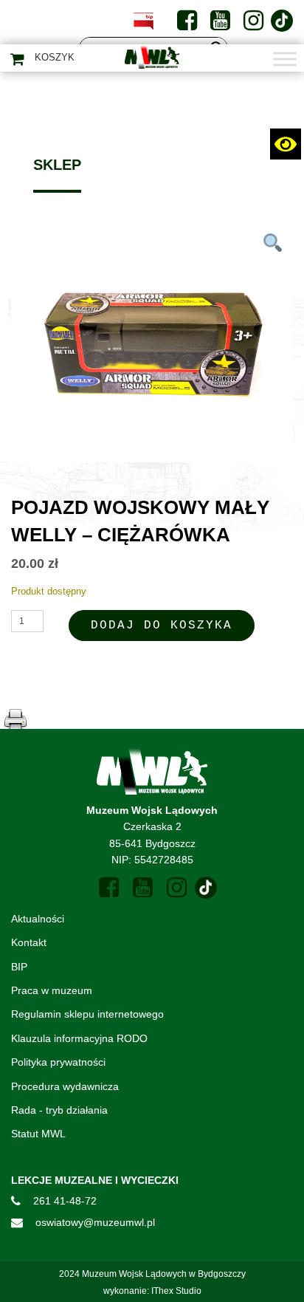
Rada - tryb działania (59, 1110)
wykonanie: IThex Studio (152, 1291)
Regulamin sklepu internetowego (87, 1014)
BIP (19, 967)
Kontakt (28, 942)
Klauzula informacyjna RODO (79, 1038)
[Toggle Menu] (285, 59)
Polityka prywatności (58, 1062)
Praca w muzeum (51, 990)
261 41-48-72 (65, 1201)
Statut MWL (38, 1134)
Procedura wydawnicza (65, 1086)
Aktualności (37, 919)
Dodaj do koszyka (161, 625)
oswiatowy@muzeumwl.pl (95, 1222)
